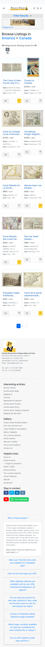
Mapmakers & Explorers (13, 401)
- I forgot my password (12, 463)
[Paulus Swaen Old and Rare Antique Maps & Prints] (19, 8)
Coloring (7, 397)
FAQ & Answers (9, 438)
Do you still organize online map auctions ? (22, 639)
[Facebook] (6, 493)
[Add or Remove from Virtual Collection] (19, 101)
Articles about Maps (11, 391)
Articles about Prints (11, 407)
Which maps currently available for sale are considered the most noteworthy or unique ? (22, 627)
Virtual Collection (10, 476)
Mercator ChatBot (11, 442)
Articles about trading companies (16, 410)
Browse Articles (10, 388)
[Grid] (7, 49)
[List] (7, 53)
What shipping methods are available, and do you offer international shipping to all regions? (22, 585)
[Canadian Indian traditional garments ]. (11, 295)
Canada (25, 38)
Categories (7, 27)
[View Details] (6, 101)
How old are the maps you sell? (22, 573)
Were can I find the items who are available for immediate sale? (22, 563)
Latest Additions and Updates (15, 429)
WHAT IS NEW (9, 467)
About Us (7, 457)
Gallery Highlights (10, 432)
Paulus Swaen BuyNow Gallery (15, 422)
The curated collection (12, 435)
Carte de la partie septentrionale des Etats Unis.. (33, 295)
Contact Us (8, 448)
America (8, 38)
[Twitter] (11, 493)
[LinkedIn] (17, 493)
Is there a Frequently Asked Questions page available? (22, 615)
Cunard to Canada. (29, 81)
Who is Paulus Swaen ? (18, 518)
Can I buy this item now (13, 426)
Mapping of (8, 394)
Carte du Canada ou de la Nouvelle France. (11, 134)
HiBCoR (6, 479)
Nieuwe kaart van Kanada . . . (33, 186)
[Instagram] (22, 493)
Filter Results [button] (21, 15)
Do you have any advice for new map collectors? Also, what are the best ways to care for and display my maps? (22, 601)
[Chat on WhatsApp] (19, 499)
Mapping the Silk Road (12, 413)
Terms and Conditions (12, 445)
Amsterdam (8, 483)
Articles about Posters (12, 404)
